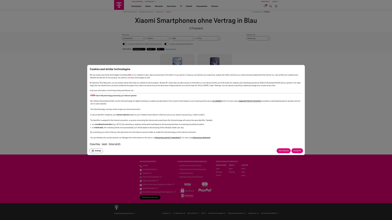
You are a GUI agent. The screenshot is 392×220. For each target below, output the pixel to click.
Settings (98, 151)
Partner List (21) (114, 144)
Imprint (104, 144)
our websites (217, 101)
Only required (284, 151)
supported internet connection (250, 101)
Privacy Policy (95, 144)
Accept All (297, 151)
